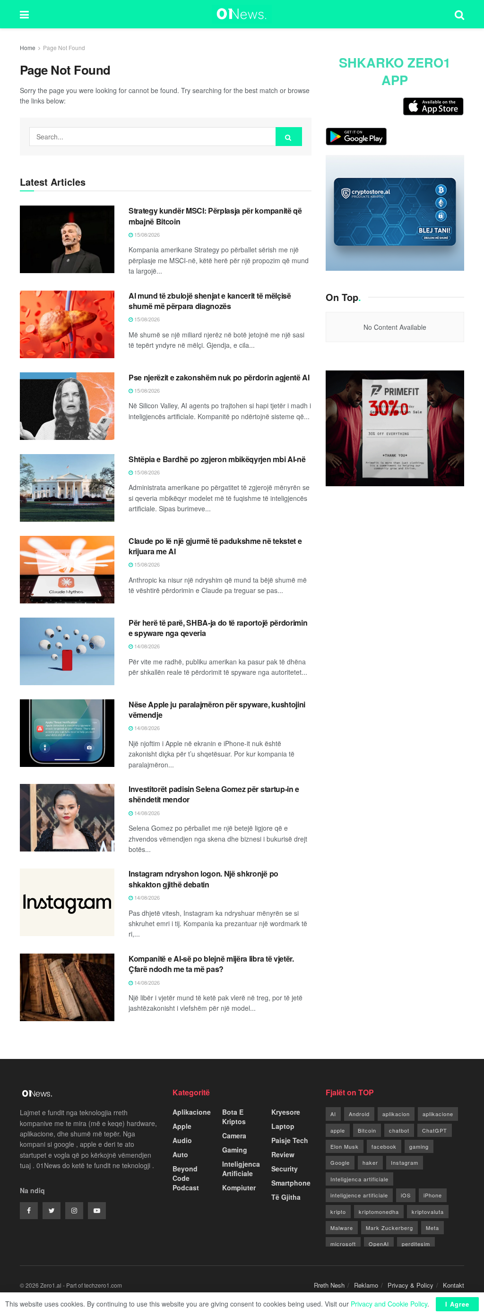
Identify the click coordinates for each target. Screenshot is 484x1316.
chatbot (399, 1130)
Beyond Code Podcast (186, 1178)
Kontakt (453, 1285)
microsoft (343, 1243)
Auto (180, 1154)
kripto (338, 1211)
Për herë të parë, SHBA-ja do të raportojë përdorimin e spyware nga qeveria (218, 627)
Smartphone (291, 1182)
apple (337, 1130)
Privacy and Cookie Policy (389, 1303)
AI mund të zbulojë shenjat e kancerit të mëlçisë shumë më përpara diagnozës (210, 300)
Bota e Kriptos (234, 1116)
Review (282, 1154)
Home (27, 47)
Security (284, 1168)
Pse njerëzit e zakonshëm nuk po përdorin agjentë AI (219, 377)
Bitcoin (367, 1130)
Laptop (282, 1126)
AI (333, 1114)
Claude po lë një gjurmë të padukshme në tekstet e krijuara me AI (215, 546)
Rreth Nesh (329, 1285)
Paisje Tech (289, 1140)
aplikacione (438, 1114)
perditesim (416, 1243)
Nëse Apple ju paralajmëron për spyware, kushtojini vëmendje (217, 709)
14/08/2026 (146, 646)
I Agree (457, 1303)
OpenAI (379, 1243)
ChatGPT (434, 1130)
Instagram (404, 1162)
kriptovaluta (428, 1211)
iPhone (433, 1195)
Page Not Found (64, 47)
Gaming (234, 1149)
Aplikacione (192, 1112)
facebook (384, 1146)
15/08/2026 (146, 234)
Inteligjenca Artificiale (241, 1168)
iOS (406, 1195)
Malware (341, 1227)
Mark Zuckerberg (389, 1227)
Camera (234, 1135)
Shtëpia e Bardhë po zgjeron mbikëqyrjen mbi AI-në (217, 459)
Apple (182, 1126)
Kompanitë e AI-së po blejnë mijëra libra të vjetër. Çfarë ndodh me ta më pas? (211, 963)
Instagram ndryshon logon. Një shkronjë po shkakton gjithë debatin (203, 878)
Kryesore (285, 1112)
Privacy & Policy (410, 1285)
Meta (432, 1227)
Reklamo (366, 1285)
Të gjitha (286, 1197)
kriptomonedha (379, 1211)
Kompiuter (239, 1187)
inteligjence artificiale (359, 1195)
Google (340, 1162)
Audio (182, 1140)
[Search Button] (289, 136)
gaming (419, 1146)
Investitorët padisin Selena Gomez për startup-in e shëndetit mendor (214, 794)
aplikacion (396, 1114)
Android (359, 1114)
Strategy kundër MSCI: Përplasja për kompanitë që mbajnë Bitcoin (215, 215)
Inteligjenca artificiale (359, 1179)
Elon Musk (344, 1146)
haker (370, 1162)
